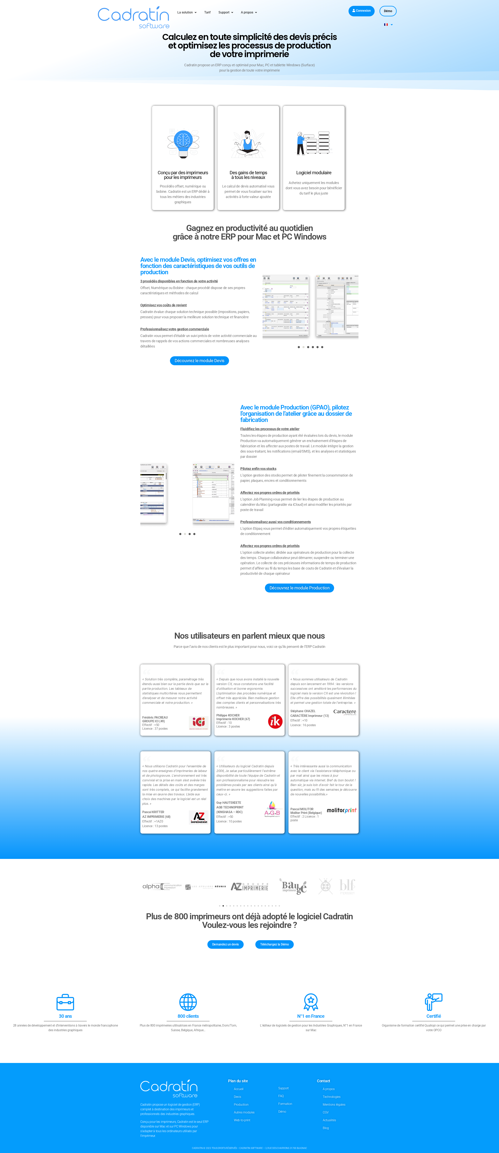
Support (224, 12)
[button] (186, 12)
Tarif (207, 12)
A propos (247, 12)
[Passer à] (388, 24)
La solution (185, 12)
